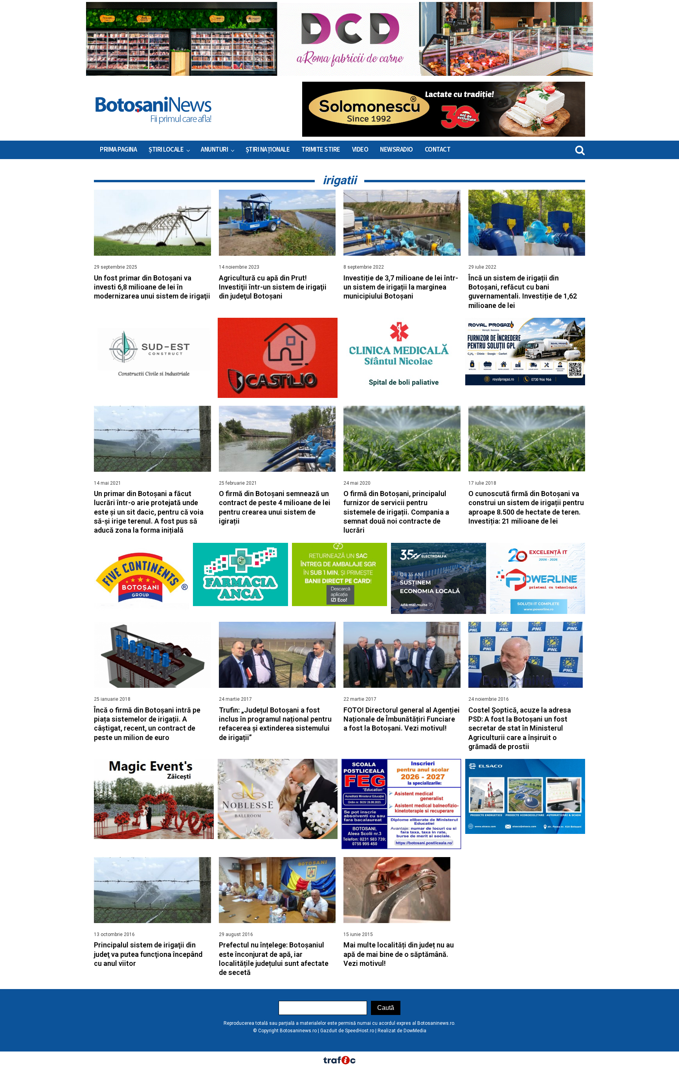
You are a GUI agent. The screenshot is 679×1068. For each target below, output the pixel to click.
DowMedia (415, 1030)
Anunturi (214, 149)
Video (360, 149)
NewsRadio (396, 149)
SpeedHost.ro (359, 1030)
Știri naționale (268, 149)
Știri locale (166, 149)
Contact (438, 149)
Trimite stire (320, 149)
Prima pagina (118, 149)
